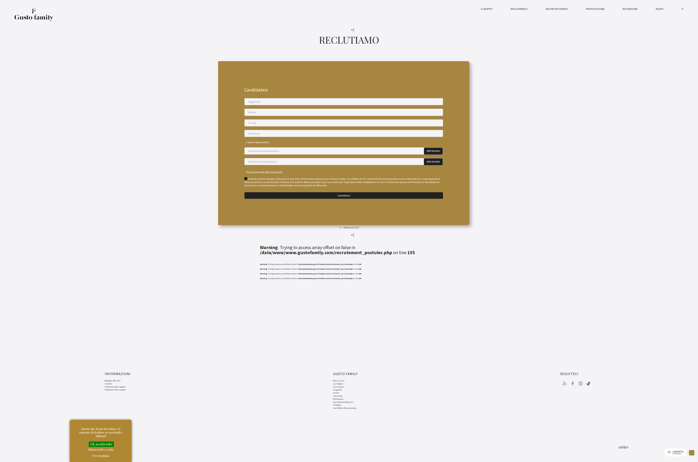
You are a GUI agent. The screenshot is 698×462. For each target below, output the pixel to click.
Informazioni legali (115, 386)
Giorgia (337, 405)
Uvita (336, 392)
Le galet (337, 389)
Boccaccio (338, 380)
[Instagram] (580, 383)
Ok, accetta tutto (101, 444)
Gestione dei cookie (115, 389)
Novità (659, 9)
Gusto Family (34, 16)
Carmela (338, 395)
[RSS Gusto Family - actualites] (564, 383)
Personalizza (100, 456)
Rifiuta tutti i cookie (101, 449)
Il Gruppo (486, 9)
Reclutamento (519, 9)
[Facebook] (572, 383)
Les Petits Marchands (344, 408)
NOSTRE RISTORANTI (557, 9)
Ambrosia (338, 399)
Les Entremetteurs (343, 402)
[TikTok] (588, 383)
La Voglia (338, 383)
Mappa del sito (113, 380)
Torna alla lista (351, 228)
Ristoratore (630, 9)
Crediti (108, 383)
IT (682, 9)
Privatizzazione (595, 9)
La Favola (338, 386)
